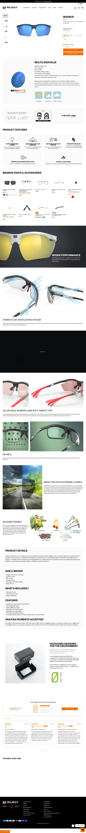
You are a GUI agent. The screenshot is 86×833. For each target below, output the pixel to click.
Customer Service (27, 801)
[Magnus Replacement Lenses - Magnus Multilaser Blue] (7, 195)
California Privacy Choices (28, 813)
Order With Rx (73, 53)
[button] (66, 44)
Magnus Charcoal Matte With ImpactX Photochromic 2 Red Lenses (80, 35)
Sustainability (46, 801)
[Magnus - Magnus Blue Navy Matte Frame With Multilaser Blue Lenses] (4, 784)
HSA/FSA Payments (48, 807)
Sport (54, 7)
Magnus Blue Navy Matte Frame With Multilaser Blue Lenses (64, 35)
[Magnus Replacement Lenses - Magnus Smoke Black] (4, 195)
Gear (49, 7)
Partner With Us (47, 811)
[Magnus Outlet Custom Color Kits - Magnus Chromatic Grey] (40, 221)
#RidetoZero (69, 656)
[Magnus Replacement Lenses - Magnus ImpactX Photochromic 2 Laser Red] (4, 197)
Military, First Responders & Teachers (52, 813)
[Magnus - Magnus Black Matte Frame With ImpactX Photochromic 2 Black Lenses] (10, 784)
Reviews (45, 809)
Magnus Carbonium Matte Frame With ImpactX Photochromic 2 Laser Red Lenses (77, 35)
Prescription (42, 7)
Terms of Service (27, 815)
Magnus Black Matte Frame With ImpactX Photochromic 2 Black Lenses (71, 35)
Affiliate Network (47, 815)
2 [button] (42, 749)
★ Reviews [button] (5, 831)
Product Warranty (27, 807)
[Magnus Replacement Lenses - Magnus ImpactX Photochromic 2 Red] (13, 195)
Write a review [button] (69, 708)
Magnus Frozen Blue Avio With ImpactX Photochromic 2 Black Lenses (64, 39)
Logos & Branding (47, 816)
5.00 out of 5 (20, 708)
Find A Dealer (47, 803)
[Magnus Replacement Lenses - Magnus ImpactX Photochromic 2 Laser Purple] (16, 195)
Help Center (46, 805)
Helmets (34, 7)
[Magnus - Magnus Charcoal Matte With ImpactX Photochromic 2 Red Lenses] (18, 784)
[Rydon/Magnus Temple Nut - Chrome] (70, 197)
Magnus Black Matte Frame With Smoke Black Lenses (67, 35)
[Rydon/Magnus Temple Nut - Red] (73, 197)
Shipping (25, 803)
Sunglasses (26, 7)
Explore (60, 7)
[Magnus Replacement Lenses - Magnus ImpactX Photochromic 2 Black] (10, 195)
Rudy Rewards (26, 809)
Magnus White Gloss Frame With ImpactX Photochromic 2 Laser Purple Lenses (74, 35)
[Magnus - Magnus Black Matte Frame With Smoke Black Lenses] (7, 784)
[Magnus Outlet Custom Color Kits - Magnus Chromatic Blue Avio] (37, 221)
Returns (25, 805)
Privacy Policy (26, 811)
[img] (8, 724)
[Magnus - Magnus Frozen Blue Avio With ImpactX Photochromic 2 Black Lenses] (4, 787)
